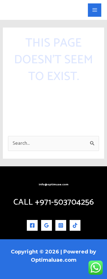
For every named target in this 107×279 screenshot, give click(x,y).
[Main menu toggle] (94, 10)
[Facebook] (32, 225)
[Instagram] (60, 225)
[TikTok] (75, 225)
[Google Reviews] (46, 225)
